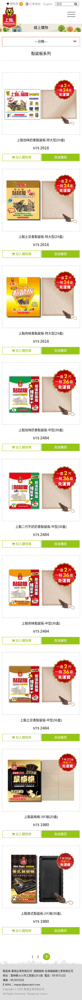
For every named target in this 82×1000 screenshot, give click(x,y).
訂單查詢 (34, 4)
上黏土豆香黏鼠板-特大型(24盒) (41, 236)
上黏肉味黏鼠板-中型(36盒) (41, 623)
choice (43, 993)
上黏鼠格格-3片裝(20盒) (41, 817)
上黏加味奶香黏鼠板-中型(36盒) (41, 430)
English (47, 4)
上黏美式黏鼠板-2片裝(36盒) (41, 913)
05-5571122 (58, 975)
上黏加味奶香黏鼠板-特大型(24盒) (41, 140)
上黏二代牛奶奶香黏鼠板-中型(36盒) (40, 526)
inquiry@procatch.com (27, 984)
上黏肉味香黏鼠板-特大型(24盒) (41, 333)
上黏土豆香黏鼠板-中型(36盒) (41, 720)
